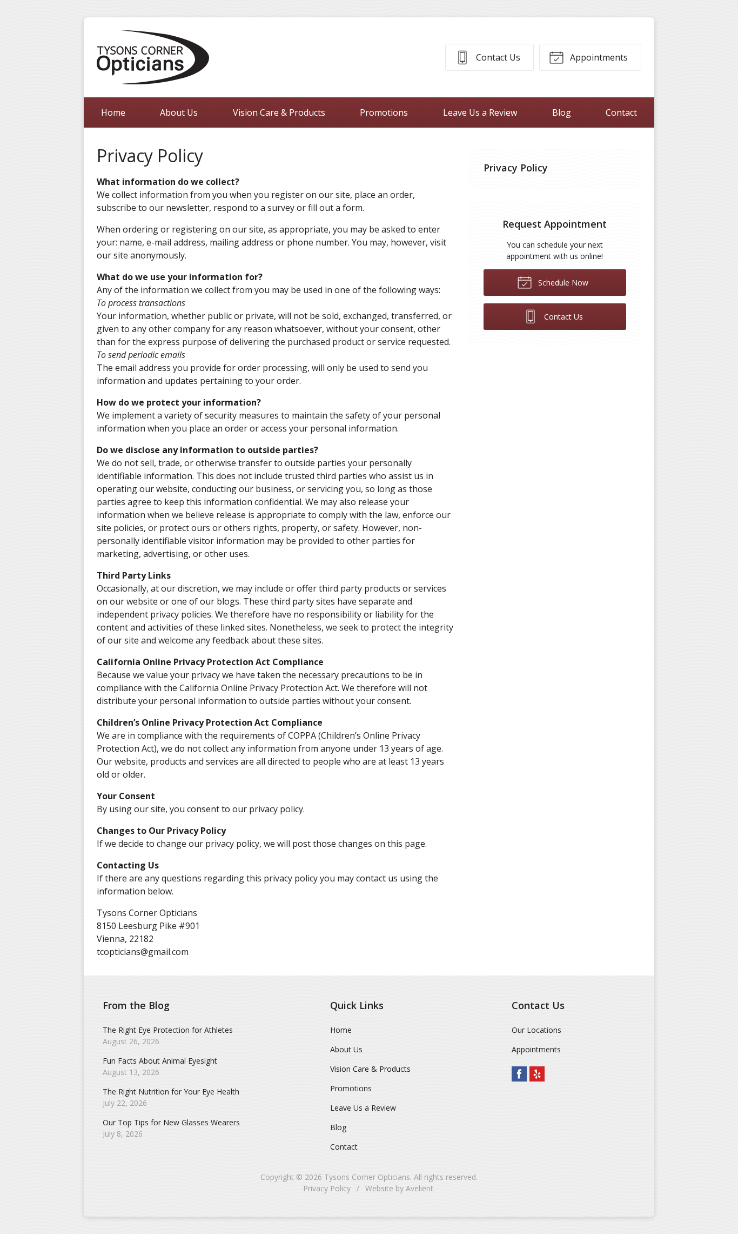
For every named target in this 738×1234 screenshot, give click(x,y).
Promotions (384, 112)
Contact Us (497, 57)
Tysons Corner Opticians (367, 1177)
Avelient (419, 1188)
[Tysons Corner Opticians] (153, 57)
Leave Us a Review (480, 112)
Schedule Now (562, 282)
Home (113, 112)
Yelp (537, 1074)
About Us (179, 112)
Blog (561, 112)
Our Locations (536, 1030)
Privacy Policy (516, 167)
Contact (621, 112)
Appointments (598, 57)
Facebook (519, 1074)
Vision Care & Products (279, 112)
